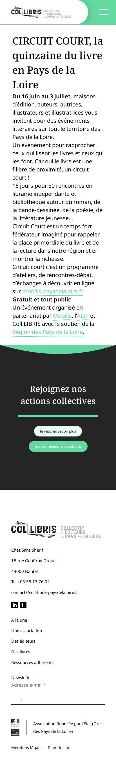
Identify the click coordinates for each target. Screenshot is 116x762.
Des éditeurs (23, 641)
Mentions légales (27, 747)
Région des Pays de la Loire (47, 332)
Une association (26, 630)
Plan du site (59, 747)
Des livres (20, 651)
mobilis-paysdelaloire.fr (52, 291)
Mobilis (62, 315)
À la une (19, 620)
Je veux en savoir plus (58, 431)
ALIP (83, 315)
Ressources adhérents (32, 662)
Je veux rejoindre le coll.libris (58, 446)
